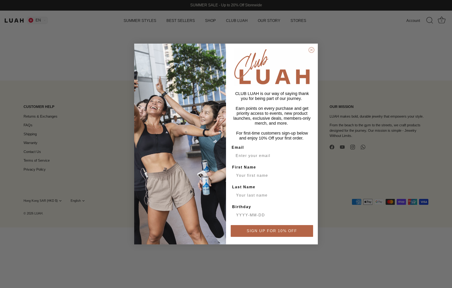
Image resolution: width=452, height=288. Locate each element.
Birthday (241, 207)
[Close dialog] (311, 50)
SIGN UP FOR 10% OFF (272, 231)
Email (238, 147)
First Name (244, 167)
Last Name (243, 187)
